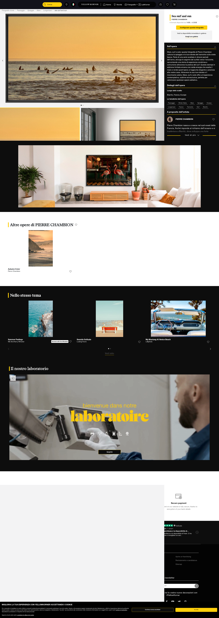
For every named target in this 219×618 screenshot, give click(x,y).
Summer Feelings (15, 340)
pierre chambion (179, 19)
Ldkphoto (149, 342)
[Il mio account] (160, 4)
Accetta (196, 609)
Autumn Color (14, 269)
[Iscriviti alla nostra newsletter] (197, 586)
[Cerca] (45, 4)
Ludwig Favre (82, 342)
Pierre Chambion (14, 271)
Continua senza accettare (152, 609)
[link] (91, 4)
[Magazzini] (66, 4)
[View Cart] (174, 4)
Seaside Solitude (84, 340)
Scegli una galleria (191, 37)
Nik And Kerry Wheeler (16, 342)
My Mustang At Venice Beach (158, 340)
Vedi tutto (109, 354)
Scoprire (109, 452)
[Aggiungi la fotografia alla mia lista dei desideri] (217, 16)
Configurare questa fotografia (191, 28)
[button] (2, 60)
